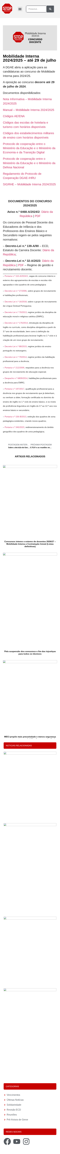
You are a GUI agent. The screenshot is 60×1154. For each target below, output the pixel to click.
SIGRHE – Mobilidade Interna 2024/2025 (29, 184)
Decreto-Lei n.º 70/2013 (16, 312)
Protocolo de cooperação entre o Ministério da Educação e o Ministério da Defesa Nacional (29, 163)
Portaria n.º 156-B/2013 (15, 416)
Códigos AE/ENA (14, 116)
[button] (20, 9)
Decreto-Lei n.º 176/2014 (16, 323)
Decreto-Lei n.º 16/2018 (16, 301)
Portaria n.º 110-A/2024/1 (16, 276)
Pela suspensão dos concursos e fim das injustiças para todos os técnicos (30, 652)
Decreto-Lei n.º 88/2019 (16, 346)
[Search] (50, 9)
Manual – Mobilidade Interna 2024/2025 (28, 109)
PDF (37, 216)
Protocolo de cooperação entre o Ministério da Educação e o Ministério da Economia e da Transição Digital (29, 148)
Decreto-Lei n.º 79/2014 (16, 357)
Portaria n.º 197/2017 (14, 389)
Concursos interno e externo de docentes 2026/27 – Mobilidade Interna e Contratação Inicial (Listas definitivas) (30, 544)
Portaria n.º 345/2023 (14, 427)
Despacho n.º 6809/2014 (16, 378)
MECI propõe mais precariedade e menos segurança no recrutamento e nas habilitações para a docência (30, 738)
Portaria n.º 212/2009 (14, 367)
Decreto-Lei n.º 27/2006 (16, 291)
